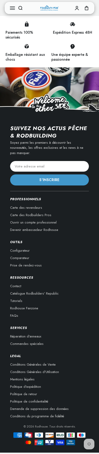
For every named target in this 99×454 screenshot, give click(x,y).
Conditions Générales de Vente (33, 364)
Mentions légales (22, 379)
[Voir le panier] (86, 8)
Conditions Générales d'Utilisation (34, 371)
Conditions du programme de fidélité (37, 416)
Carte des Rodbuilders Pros (30, 215)
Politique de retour (23, 394)
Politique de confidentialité (29, 401)
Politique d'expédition (25, 386)
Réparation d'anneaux (25, 336)
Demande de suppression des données (39, 408)
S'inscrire (49, 179)
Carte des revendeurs (26, 207)
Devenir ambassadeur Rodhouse (34, 229)
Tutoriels (16, 300)
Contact (15, 286)
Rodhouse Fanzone (24, 308)
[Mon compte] (77, 8)
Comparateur (19, 257)
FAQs (14, 315)
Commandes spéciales (27, 343)
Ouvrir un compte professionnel (33, 222)
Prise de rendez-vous (26, 265)
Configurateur (20, 250)
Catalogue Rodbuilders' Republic (34, 293)
